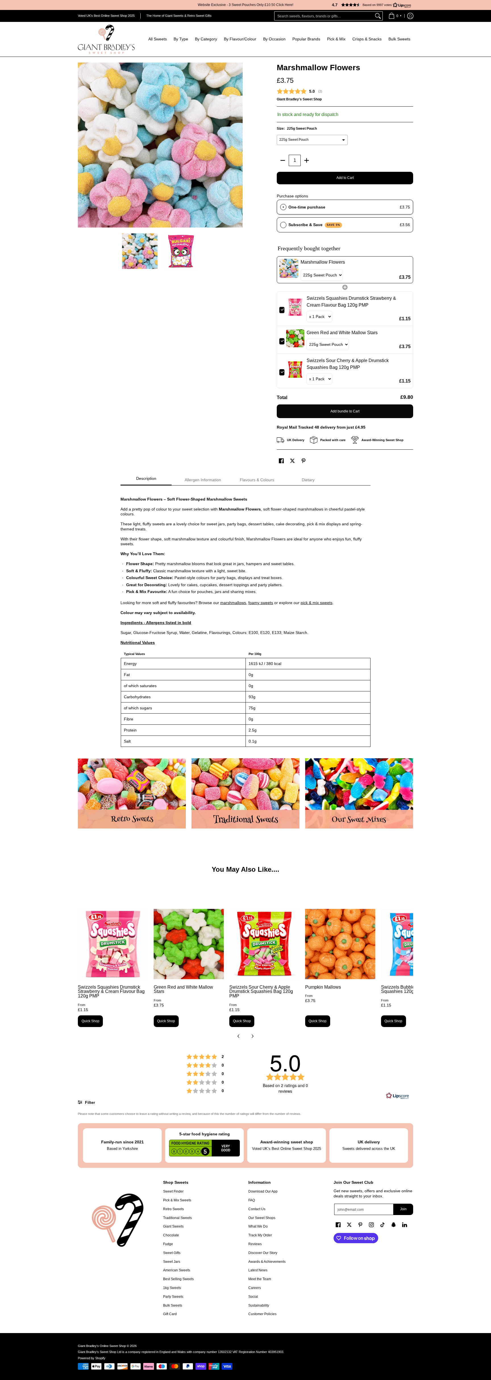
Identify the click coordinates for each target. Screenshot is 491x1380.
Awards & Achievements (267, 1262)
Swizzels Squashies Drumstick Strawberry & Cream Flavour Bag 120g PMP (111, 992)
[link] (288, 270)
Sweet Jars (171, 1262)
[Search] (377, 16)
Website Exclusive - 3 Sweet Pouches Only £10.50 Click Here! (245, 5)
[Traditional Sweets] (245, 793)
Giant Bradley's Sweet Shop (299, 99)
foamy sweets (260, 602)
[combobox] (323, 16)
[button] (369, 5)
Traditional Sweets (177, 1218)
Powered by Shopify (91, 1358)
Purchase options (292, 196)
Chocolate (171, 1235)
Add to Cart (345, 178)
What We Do (258, 1226)
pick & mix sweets (316, 602)
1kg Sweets (172, 1288)
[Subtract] (283, 160)
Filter (89, 1102)
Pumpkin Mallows (323, 987)
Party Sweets (173, 1297)
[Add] (307, 160)
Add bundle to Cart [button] (344, 411)
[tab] (146, 480)
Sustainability (258, 1305)
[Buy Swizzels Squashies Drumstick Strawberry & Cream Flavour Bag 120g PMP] (113, 944)
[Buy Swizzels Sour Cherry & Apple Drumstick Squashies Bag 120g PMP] (264, 944)
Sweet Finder (173, 1191)
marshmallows (233, 602)
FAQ (251, 1200)
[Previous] (82, 145)
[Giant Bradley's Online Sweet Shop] (106, 39)
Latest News (257, 1270)
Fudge (168, 1244)
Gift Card (170, 1314)
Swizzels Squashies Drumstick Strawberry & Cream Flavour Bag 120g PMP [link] (351, 301)
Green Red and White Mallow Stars (183, 989)
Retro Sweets (173, 1209)
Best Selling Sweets (178, 1279)
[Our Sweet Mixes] (359, 793)
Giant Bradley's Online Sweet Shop (102, 1346)
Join (403, 1209)
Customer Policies (262, 1314)
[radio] (283, 207)
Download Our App (263, 1191)
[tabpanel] (245, 619)
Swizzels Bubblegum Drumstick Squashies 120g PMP (413, 989)
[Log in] (410, 16)
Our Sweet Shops (261, 1218)
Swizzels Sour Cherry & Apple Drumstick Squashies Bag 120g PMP (261, 992)
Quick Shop (90, 1021)
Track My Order (260, 1235)
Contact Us (256, 1209)
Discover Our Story (262, 1253)
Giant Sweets (173, 1226)
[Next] (238, 145)
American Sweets (176, 1270)
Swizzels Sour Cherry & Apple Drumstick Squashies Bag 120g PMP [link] (348, 364)
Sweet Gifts (171, 1253)
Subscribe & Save (314, 224)
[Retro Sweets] (132, 794)
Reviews (255, 1244)
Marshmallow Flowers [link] (323, 262)
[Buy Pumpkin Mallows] (340, 944)
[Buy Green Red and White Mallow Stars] (189, 944)
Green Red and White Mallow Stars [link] (342, 332)
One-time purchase (306, 207)
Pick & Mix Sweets (177, 1200)
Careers (254, 1288)
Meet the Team (259, 1279)
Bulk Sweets (172, 1305)
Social (253, 1297)
